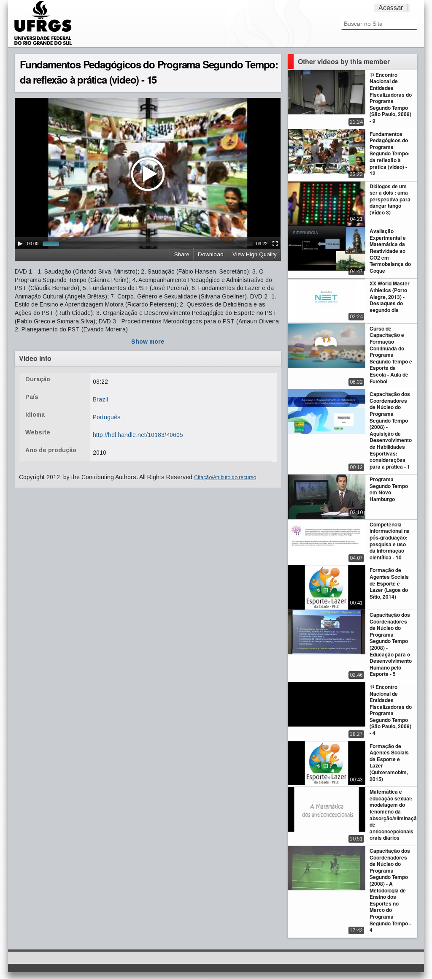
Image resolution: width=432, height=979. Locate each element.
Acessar (390, 7)
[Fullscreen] (275, 243)
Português (107, 417)
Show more (148, 341)
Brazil (100, 399)
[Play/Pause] (20, 243)
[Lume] (43, 44)
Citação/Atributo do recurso (225, 477)
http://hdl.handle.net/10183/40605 (138, 434)
